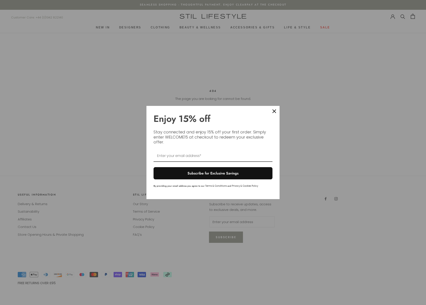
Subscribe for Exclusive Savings (213, 173)
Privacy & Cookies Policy (245, 186)
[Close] (274, 111)
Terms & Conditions (216, 186)
